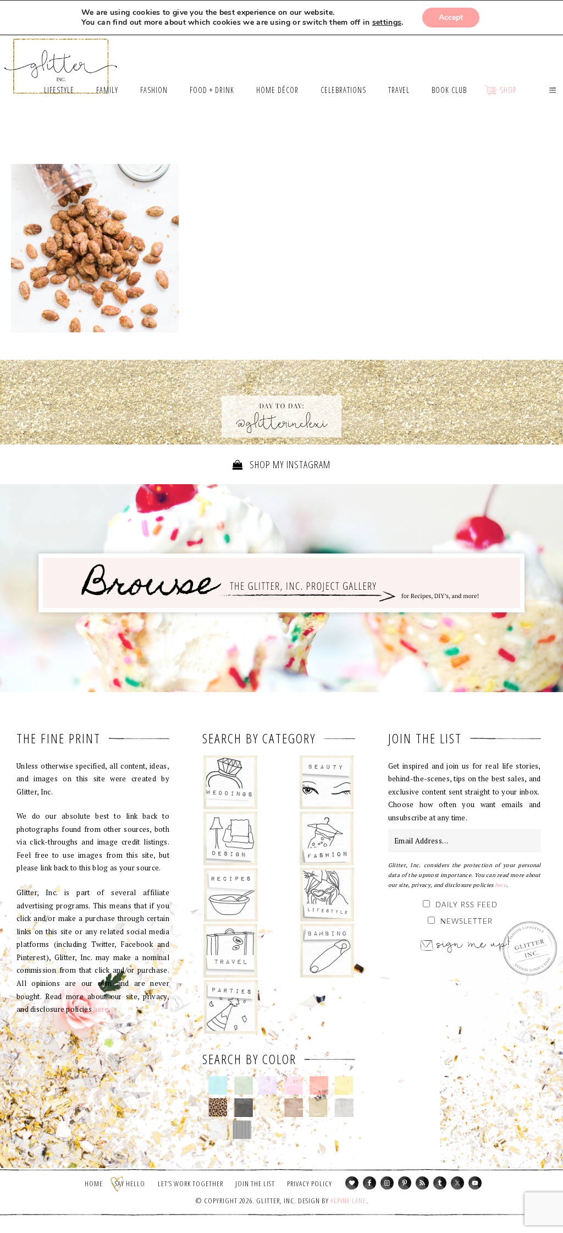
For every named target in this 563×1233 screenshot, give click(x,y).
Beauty (327, 782)
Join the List (255, 1183)
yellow (344, 1085)
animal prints (218, 1107)
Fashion (327, 838)
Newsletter (466, 921)
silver (344, 1107)
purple (268, 1085)
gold (318, 1107)
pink (293, 1085)
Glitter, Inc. (61, 61)
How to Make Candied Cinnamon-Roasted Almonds (95, 248)
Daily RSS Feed (466, 905)
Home (94, 1183)
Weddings (230, 782)
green (243, 1085)
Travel (230, 951)
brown (293, 1107)
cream (268, 1107)
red (318, 1085)
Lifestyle (327, 895)
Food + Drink (230, 895)
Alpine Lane (348, 1200)
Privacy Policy (309, 1183)
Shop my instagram (288, 464)
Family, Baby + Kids (327, 951)
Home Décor (230, 838)
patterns (242, 1129)
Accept (451, 17)
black (243, 1107)
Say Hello (130, 1183)
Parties (230, 1007)
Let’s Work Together (190, 1183)
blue (218, 1085)
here (100, 1009)
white (218, 1129)
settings (386, 23)
